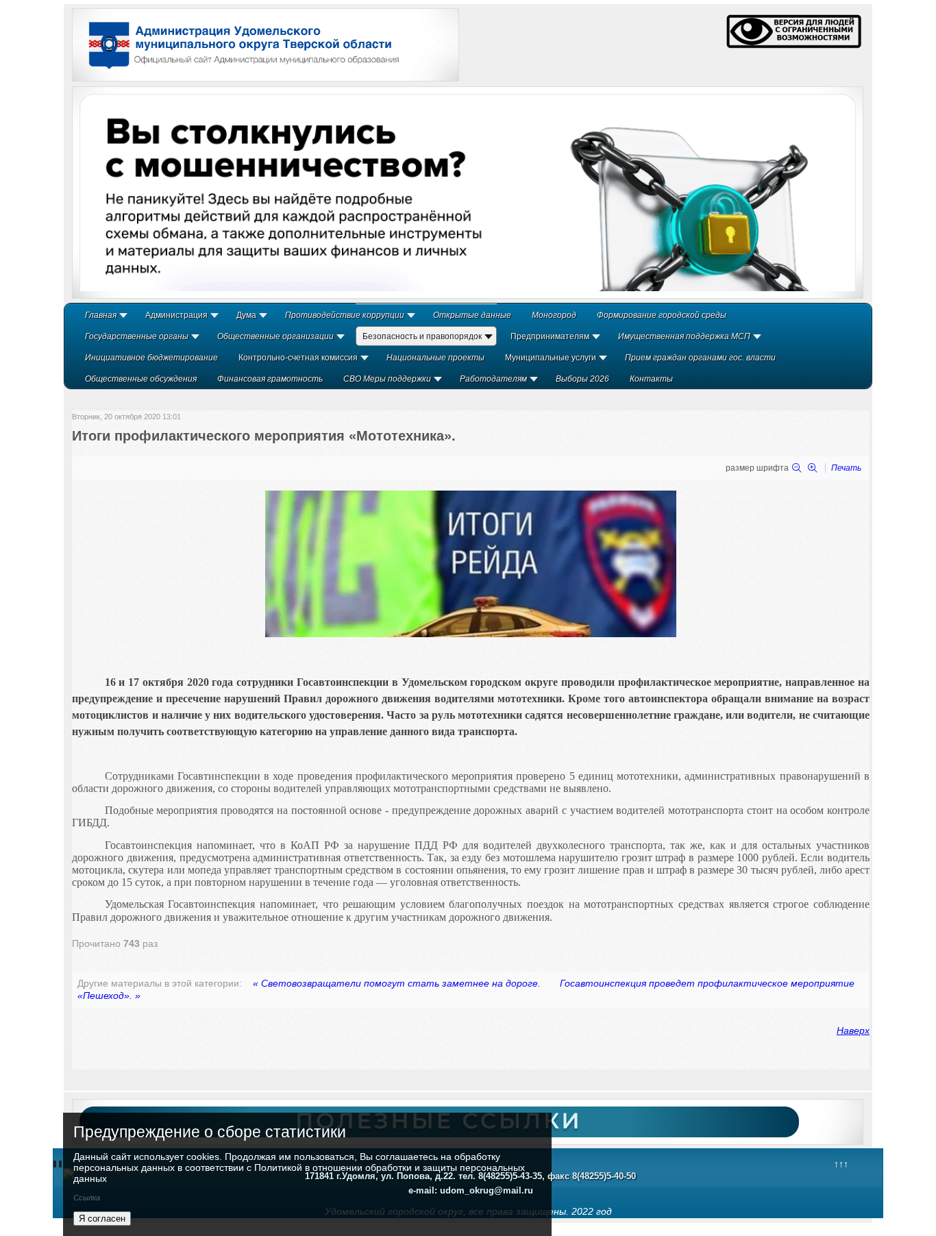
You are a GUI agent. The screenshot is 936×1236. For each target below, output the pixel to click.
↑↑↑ (841, 1164)
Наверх (853, 1030)
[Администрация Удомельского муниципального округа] (239, 70)
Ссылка (86, 1198)
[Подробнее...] (467, 192)
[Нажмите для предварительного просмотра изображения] (470, 633)
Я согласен (102, 1218)
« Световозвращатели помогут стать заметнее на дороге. (397, 983)
